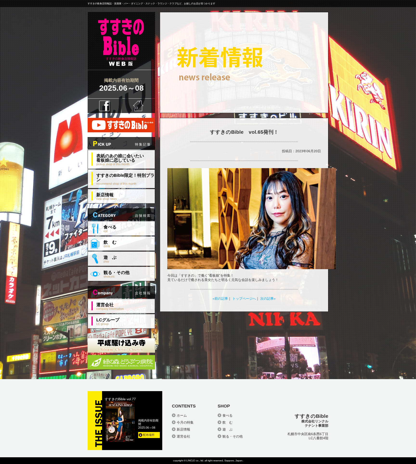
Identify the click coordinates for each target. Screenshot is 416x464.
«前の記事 (220, 298)
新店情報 (106, 196)
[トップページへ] (121, 68)
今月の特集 (185, 422)
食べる (110, 229)
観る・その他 (117, 274)
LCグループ (107, 321)
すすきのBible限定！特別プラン (125, 179)
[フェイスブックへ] (104, 106)
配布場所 (149, 435)
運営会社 (110, 306)
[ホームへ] (138, 106)
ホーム (182, 415)
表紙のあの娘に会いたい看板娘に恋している (120, 159)
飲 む (110, 244)
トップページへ (244, 298)
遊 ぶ (110, 259)
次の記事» (268, 298)
